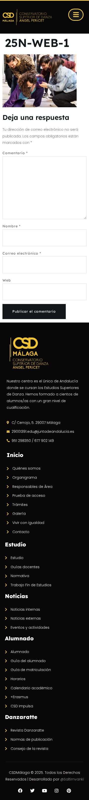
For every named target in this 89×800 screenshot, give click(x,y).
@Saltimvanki (72, 779)
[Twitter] (32, 790)
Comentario (15, 153)
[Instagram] (56, 790)
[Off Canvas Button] (76, 15)
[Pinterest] (68, 790)
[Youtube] (44, 790)
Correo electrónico (21, 253)
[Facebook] (20, 790)
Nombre (11, 226)
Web (6, 280)
